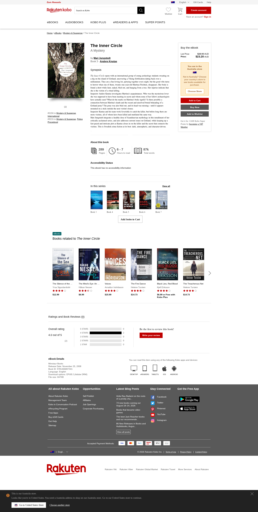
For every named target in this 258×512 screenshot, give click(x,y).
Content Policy (201, 452)
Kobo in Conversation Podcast (62, 404)
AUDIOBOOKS (74, 22)
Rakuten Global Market (147, 469)
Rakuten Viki (111, 469)
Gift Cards (198, 2)
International (53, 116)
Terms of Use (171, 452)
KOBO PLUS (98, 22)
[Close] (252, 493)
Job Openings (89, 404)
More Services (185, 469)
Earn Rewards (54, 2)
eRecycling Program (57, 408)
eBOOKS (53, 22)
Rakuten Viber (126, 469)
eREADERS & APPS (126, 22)
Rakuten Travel (168, 469)
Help (209, 2)
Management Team (57, 400)
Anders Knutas (108, 61)
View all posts (123, 432)
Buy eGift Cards (55, 417)
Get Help (52, 421)
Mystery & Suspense (66, 113)
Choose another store (60, 505)
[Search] (141, 10)
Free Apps (53, 413)
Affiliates (87, 400)
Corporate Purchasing (93, 408)
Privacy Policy (185, 452)
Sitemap (52, 425)
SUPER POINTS (155, 22)
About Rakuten (202, 469)
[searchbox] (110, 10)
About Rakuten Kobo (58, 396)
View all (166, 186)
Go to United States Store (31, 505)
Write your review (151, 335)
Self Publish (88, 396)
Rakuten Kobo (59, 10)
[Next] (209, 273)
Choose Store (195, 91)
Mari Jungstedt (102, 58)
